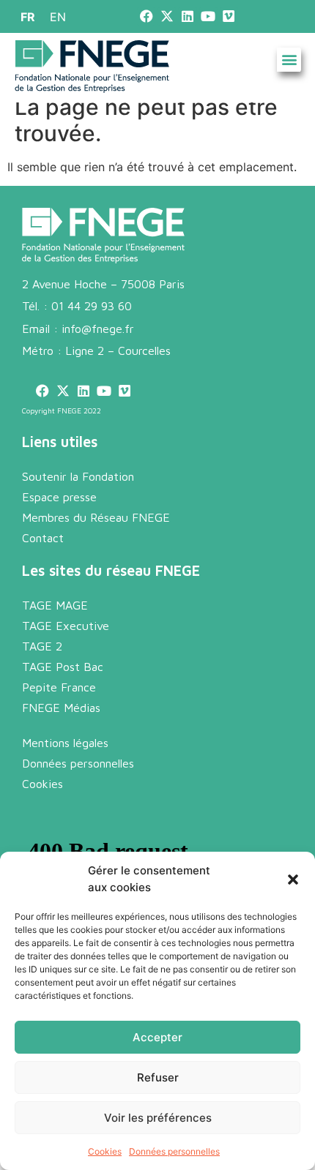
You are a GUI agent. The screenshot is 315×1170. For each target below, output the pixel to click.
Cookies (105, 1151)
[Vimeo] (229, 16)
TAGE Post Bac (62, 666)
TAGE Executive (65, 625)
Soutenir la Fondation (78, 476)
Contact (43, 537)
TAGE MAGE (55, 605)
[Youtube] (208, 16)
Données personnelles (174, 1151)
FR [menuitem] (28, 17)
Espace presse (59, 496)
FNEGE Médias (61, 707)
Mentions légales (65, 742)
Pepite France (59, 687)
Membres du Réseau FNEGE (96, 517)
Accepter (157, 1037)
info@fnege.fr (98, 328)
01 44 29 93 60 (91, 305)
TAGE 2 (42, 646)
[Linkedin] (187, 16)
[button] (293, 879)
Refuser (158, 1077)
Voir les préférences (158, 1118)
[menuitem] (27, 16)
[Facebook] (146, 16)
